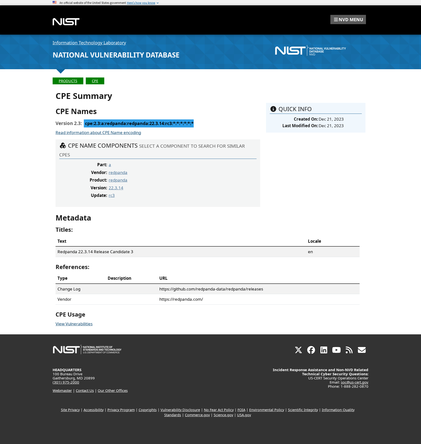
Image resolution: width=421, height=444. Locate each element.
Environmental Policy (266, 409)
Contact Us (85, 390)
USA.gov (244, 415)
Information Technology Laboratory (89, 43)
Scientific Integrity (303, 409)
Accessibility (94, 409)
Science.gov (223, 415)
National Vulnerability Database (116, 54)
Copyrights (148, 409)
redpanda (118, 172)
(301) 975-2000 (66, 382)
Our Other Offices (113, 390)
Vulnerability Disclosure (180, 409)
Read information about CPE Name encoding (98, 132)
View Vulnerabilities (74, 324)
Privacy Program (121, 409)
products (68, 80)
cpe (95, 80)
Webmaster (62, 390)
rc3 (112, 195)
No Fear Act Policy (219, 409)
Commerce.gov (197, 415)
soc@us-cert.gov (354, 382)
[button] (348, 19)
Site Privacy (70, 409)
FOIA (241, 409)
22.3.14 (116, 188)
